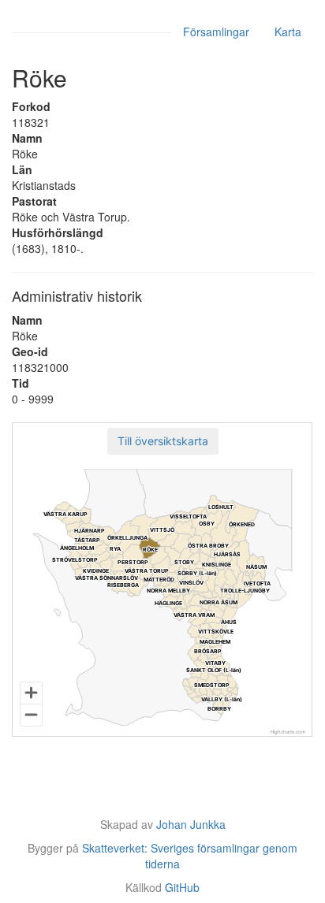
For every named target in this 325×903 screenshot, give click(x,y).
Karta (288, 31)
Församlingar (216, 31)
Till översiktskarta (163, 441)
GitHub (182, 887)
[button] (163, 441)
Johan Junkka (191, 824)
